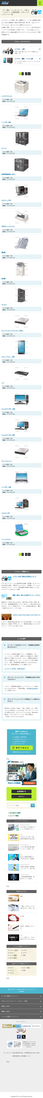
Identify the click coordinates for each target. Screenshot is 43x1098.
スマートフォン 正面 (8, 356)
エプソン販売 (14, 950)
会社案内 (21, 991)
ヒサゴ (25, 950)
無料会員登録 (33, 688)
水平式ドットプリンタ (8, 226)
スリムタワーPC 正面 (8, 409)
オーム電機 (13, 955)
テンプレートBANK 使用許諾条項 (14, 668)
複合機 (3, 278)
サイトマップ (30, 989)
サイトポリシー (7, 1053)
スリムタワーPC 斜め (8, 435)
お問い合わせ (21, 989)
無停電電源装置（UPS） (9, 174)
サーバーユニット (7, 461)
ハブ (3, 382)
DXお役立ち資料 (15, 812)
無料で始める (22, 748)
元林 (24, 955)
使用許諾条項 (16, 1056)
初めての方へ (12, 989)
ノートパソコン (6, 539)
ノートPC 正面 (6, 487)
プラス (25, 953)
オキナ (12, 953)
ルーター (4, 304)
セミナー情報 (14, 815)
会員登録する (21, 791)
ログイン (21, 796)
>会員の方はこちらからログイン (21, 752)
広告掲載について (25, 1056)
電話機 (3, 252)
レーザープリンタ (7, 96)
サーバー (4, 148)
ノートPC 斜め (6, 122)
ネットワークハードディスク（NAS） (13, 330)
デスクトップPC (6, 200)
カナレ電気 (13, 958)
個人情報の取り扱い (18, 1053)
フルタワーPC (6, 513)
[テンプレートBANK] (5, 3)
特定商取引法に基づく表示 (32, 1053)
